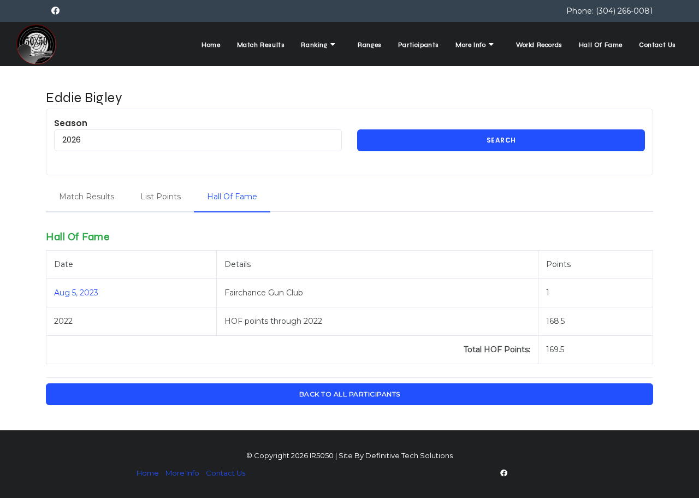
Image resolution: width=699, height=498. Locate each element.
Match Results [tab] (86, 196)
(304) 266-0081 (624, 11)
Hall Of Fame (601, 45)
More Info (471, 45)
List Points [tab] (160, 196)
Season (70, 123)
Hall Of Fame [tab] (232, 196)
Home (211, 45)
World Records (539, 45)
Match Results (261, 45)
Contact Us (657, 45)
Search (501, 140)
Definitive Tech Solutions (409, 455)
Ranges (370, 45)
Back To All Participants (349, 394)
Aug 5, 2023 (76, 293)
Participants (418, 45)
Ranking (315, 45)
